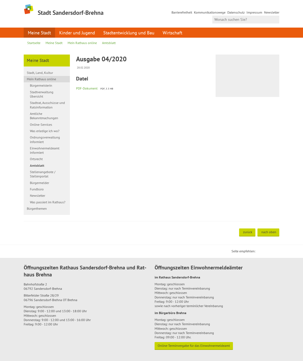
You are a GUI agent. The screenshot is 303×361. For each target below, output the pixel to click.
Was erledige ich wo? (44, 131)
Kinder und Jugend (77, 33)
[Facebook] (264, 251)
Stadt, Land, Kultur (40, 73)
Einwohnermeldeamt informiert (44, 150)
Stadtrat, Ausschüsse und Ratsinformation (47, 105)
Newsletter (271, 12)
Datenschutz (236, 12)
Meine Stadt (39, 33)
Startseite (33, 43)
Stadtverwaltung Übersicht (41, 94)
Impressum (254, 12)
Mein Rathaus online (82, 43)
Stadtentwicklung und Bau (128, 33)
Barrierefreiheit (181, 12)
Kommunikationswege (209, 12)
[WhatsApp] (274, 251)
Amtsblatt (109, 43)
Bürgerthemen (37, 208)
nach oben (268, 232)
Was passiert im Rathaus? (47, 202)
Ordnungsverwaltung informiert (45, 139)
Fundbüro (37, 189)
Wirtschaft (172, 33)
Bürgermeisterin (41, 85)
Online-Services (41, 124)
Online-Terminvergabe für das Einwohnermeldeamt (194, 346)
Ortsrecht (36, 159)
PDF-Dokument (86, 88)
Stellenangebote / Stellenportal (42, 174)
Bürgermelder (39, 183)
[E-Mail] (269, 251)
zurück (247, 232)
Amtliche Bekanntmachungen (44, 116)
